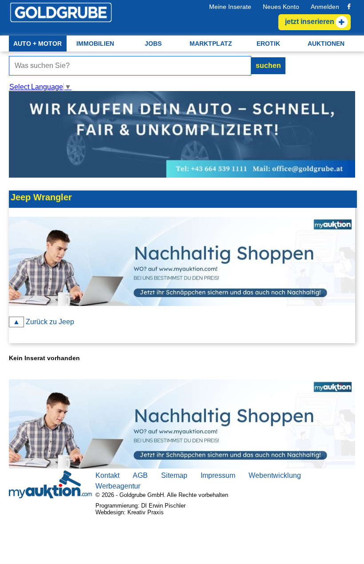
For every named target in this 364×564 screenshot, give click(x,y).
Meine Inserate (230, 6)
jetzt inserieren (31, 182)
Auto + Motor (37, 43)
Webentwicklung (275, 475)
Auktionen (326, 43)
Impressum (218, 475)
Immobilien (95, 43)
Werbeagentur (117, 486)
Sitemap (174, 475)
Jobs (153, 43)
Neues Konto (281, 6)
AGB (140, 475)
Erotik (268, 43)
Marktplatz (211, 43)
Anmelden (325, 6)
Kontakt (107, 475)
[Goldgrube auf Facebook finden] (349, 7)
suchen (268, 65)
